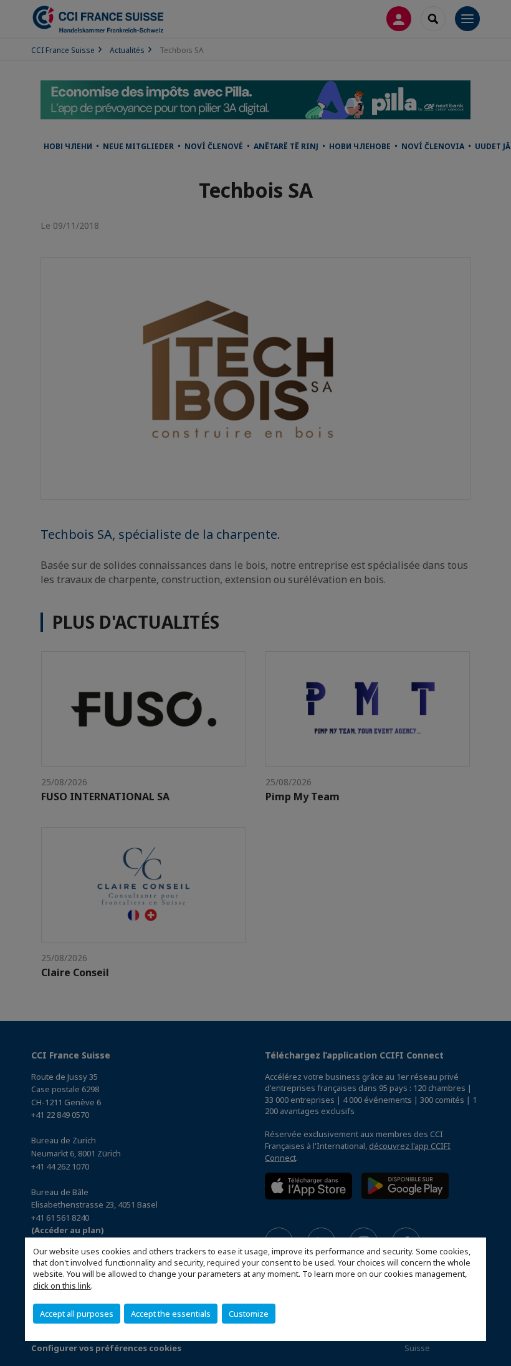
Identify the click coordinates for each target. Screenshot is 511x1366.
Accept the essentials (171, 1313)
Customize (249, 1313)
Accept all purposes (76, 1313)
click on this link (62, 1285)
